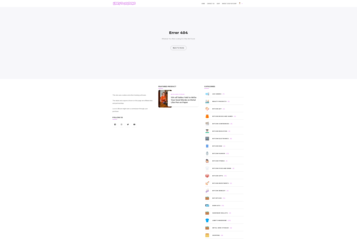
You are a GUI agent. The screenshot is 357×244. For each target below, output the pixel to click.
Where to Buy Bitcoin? (229, 3)
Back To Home (178, 48)
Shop (218, 3)
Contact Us (210, 3)
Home (203, 3)
